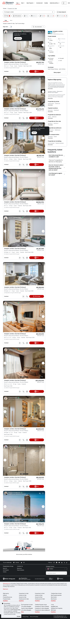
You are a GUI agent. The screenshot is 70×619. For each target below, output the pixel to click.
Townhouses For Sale (24, 599)
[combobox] (29, 11)
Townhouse (50, 87)
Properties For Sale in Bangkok (42, 608)
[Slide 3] (23, 330)
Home (4, 8)
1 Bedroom (54, 116)
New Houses (54, 599)
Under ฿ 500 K (51, 103)
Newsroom (19, 568)
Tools (52, 604)
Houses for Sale (22, 597)
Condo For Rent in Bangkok (25, 606)
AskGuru (5, 595)
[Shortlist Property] (43, 32)
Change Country (50, 566)
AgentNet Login (54, 606)
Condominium (53, 86)
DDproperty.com (6, 583)
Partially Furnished (60, 143)
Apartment (55, 87)
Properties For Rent (40, 593)
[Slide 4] (24, 105)
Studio (49, 116)
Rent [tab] (11, 20)
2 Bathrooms (51, 129)
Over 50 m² (56, 123)
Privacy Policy (17, 609)
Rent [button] (22, 3)
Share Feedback (20, 570)
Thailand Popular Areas (41, 604)
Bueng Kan (50, 110)
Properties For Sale (23, 593)
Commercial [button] (39, 3)
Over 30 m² (50, 123)
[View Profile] (13, 31)
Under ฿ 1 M (57, 103)
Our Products (6, 570)
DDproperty (6, 593)
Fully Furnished (51, 143)
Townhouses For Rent (40, 599)
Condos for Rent (38, 595)
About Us (5, 568)
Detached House (60, 86)
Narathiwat (56, 110)
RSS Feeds (53, 610)
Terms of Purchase (34, 616)
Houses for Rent (38, 597)
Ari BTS (55, 136)
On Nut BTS (50, 136)
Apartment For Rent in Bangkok (26, 608)
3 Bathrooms (57, 129)
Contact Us (20, 566)
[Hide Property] (40, 32)
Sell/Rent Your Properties (56, 608)
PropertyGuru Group (8, 566)
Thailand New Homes (56, 593)
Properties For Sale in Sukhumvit (42, 610)
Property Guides (6, 599)
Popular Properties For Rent (26, 604)
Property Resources (7, 597)
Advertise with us (54, 3)
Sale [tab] (6, 20)
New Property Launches (56, 595)
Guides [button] (46, 3)
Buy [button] (17, 3)
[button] (57, 72)
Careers (4, 571)
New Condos (54, 597)
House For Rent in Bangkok (25, 610)
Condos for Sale (22, 595)
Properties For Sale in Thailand (42, 606)
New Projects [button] (30, 3)
